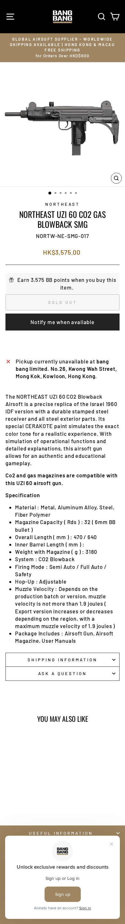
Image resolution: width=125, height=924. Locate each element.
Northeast (62, 204)
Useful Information (61, 833)
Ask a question (62, 673)
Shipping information (62, 659)
